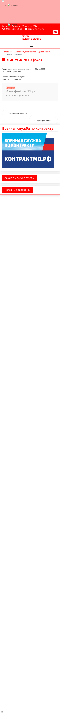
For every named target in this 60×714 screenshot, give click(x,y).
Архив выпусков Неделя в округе (17, 69)
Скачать (11, 88)
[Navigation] (31, 47)
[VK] (55, 32)
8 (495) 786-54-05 (13, 28)
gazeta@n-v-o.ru (36, 28)
